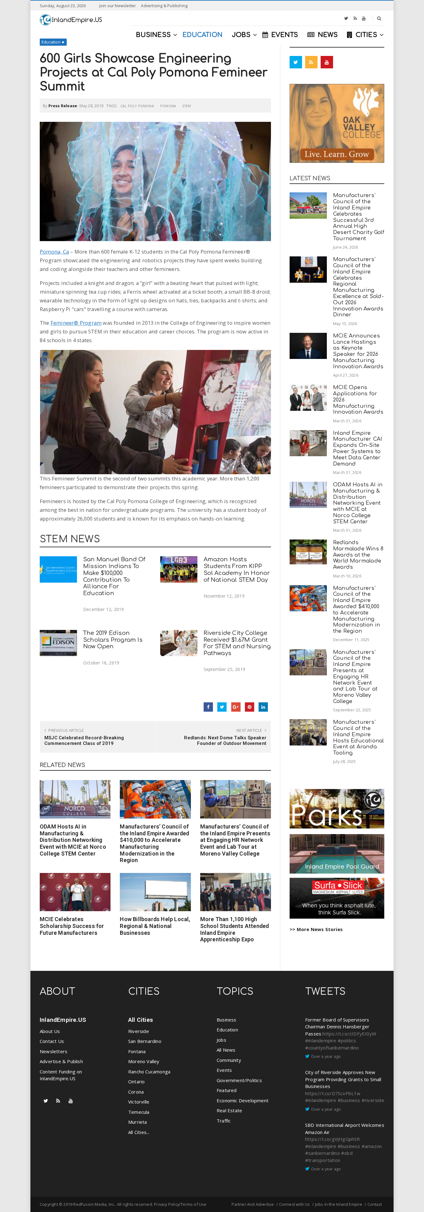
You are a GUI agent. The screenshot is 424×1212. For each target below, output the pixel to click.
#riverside (373, 1100)
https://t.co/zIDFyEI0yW (349, 1034)
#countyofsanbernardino (332, 1047)
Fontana (137, 1051)
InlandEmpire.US (63, 1019)
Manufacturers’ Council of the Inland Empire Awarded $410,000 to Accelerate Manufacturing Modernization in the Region (154, 843)
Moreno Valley (144, 1061)
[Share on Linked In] (263, 707)
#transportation (322, 1160)
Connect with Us (294, 1204)
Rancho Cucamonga (149, 1071)
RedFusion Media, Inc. (94, 1204)
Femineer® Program (76, 322)
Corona (136, 1092)
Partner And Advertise (253, 1204)
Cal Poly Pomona (137, 105)
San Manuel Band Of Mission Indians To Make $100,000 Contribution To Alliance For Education (114, 576)
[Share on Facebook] (208, 707)
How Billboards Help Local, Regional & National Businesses (155, 926)
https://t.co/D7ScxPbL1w (333, 1093)
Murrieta (137, 1122)
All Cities (140, 1019)
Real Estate (229, 1110)
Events (224, 1070)
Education (51, 42)
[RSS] (355, 18)
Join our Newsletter (117, 5)
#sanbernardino (322, 1153)
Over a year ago (326, 1056)
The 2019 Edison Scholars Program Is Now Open (112, 640)
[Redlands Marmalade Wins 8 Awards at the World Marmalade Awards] (308, 551)
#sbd (347, 1153)
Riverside (138, 1031)
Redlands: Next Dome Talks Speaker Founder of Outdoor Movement (225, 740)
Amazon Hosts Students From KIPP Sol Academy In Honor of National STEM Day (237, 569)
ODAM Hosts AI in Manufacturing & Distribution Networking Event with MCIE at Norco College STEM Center (73, 839)
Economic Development (242, 1100)
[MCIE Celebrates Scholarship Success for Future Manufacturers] (75, 892)
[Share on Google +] (236, 707)
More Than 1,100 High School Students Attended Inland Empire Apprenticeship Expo (234, 929)
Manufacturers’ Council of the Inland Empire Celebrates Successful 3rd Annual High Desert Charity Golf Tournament (358, 216)
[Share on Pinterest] (249, 707)
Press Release (62, 105)
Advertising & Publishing (164, 5)
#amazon (372, 1146)
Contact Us (52, 1041)
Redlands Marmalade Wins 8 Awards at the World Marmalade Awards (358, 554)
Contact (375, 1204)
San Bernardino (144, 1041)
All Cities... (139, 1132)
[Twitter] (346, 18)
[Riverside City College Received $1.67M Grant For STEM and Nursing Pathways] (178, 643)
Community (229, 1060)
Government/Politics (239, 1080)
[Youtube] (363, 18)
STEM (186, 105)
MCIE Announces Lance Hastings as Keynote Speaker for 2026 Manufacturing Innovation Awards (358, 351)
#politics (347, 1040)
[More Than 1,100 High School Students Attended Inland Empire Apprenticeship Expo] (235, 892)
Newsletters (53, 1051)
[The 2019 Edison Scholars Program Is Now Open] (58, 643)
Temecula (139, 1112)
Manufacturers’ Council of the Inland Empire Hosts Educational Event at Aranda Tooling (358, 737)
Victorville (138, 1102)
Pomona (168, 105)
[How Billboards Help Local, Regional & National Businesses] (155, 892)
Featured (227, 1090)
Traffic (224, 1121)
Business (227, 1020)
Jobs (221, 1040)
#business (349, 1100)
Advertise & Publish (61, 1061)
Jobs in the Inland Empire (339, 1204)
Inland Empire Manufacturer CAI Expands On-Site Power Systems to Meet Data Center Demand (357, 448)
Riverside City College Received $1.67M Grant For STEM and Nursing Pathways (237, 643)
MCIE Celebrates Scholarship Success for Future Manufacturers (72, 926)
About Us (50, 1031)
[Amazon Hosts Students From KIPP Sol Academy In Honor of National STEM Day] (178, 569)
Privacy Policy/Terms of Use (180, 1204)
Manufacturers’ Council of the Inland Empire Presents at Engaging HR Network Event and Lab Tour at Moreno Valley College (235, 839)
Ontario (136, 1081)
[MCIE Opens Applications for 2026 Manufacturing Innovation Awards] (308, 397)
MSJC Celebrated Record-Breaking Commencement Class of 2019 (84, 740)
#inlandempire (320, 1040)
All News (226, 1050)
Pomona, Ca (54, 251)
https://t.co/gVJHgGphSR (332, 1139)
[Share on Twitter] (222, 707)
